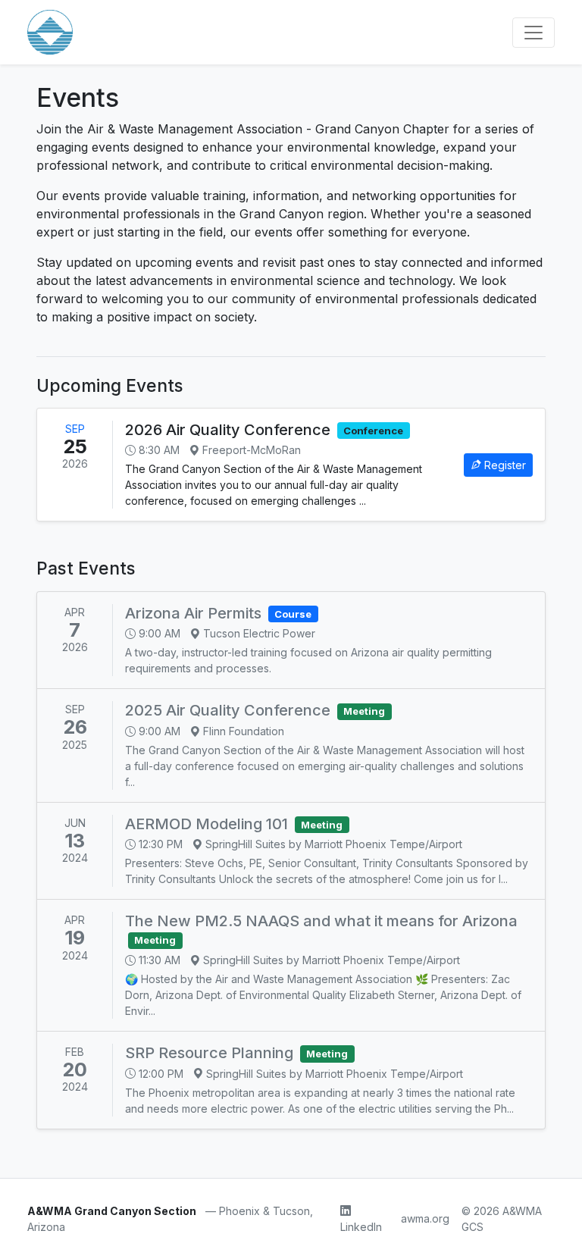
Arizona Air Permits (193, 613)
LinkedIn (361, 1226)
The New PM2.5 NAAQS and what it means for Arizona (321, 921)
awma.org (425, 1218)
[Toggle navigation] (533, 32)
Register (505, 465)
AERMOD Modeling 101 (206, 824)
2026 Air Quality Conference (227, 430)
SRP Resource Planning (209, 1053)
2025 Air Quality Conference (227, 710)
